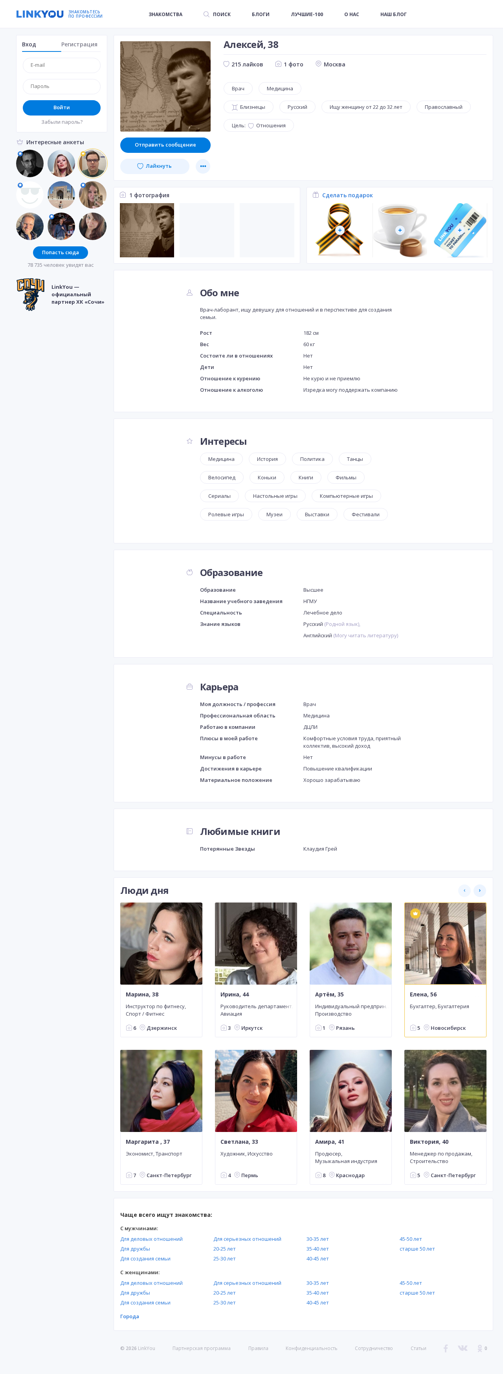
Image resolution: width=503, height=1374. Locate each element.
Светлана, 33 (239, 1141)
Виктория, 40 (429, 1141)
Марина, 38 (142, 994)
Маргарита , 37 (148, 1141)
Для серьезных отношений (247, 1238)
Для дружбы (135, 1248)
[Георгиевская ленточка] (340, 230)
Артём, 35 (329, 994)
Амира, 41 (329, 1141)
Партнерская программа (202, 1348)
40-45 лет (318, 1258)
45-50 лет (411, 1238)
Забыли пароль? (62, 121)
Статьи (418, 1348)
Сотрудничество (374, 1348)
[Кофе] (400, 230)
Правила (258, 1348)
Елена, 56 (423, 994)
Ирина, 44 (234, 994)
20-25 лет (224, 1248)
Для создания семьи (145, 1258)
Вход (29, 44)
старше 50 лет (417, 1248)
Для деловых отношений (151, 1238)
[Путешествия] (460, 230)
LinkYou (146, 1348)
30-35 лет (318, 1238)
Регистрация (79, 44)
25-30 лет (224, 1258)
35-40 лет (318, 1248)
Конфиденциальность (312, 1348)
